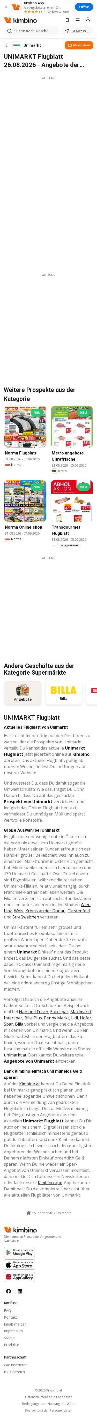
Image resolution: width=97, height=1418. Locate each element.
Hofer (85, 1018)
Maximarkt (80, 1012)
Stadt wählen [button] (81, 31)
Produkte (11, 1344)
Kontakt (10, 1317)
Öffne (84, 6)
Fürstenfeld (79, 911)
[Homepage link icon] (29, 1213)
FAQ (7, 1310)
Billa (19, 1024)
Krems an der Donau (45, 911)
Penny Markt (56, 1018)
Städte (9, 1337)
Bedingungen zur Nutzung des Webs (48, 1404)
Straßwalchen (25, 917)
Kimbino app (50, 1182)
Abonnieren (81, 45)
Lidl (74, 1018)
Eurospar (59, 1012)
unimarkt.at (15, 1055)
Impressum (13, 1330)
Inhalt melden (15, 1324)
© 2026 (48, 1390)
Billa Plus (33, 1018)
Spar (8, 1024)
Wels (18, 911)
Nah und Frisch (33, 1012)
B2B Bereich (14, 1371)
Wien (86, 904)
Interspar (13, 1018)
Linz (8, 911)
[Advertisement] (48, 128)
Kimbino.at (29, 1084)
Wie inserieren (15, 1364)
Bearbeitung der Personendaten (48, 1410)
